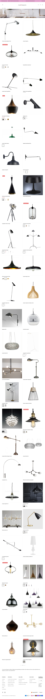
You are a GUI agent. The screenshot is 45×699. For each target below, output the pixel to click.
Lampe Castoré (25, 609)
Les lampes (4, 689)
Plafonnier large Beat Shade (6, 276)
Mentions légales (10, 684)
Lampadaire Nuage (4, 403)
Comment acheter (32, 679)
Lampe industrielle (4, 609)
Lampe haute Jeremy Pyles (27, 223)
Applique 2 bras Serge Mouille (27, 91)
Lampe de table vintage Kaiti (27, 379)
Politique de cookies (11, 682)
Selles (3, 687)
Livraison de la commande (12, 679)
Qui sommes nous (21, 679)
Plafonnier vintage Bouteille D (6, 659)
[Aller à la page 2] (25, 665)
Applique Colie (4, 329)
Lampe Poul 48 (4, 429)
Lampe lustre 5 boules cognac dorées (28, 635)
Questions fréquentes (32, 682)
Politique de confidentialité (23, 682)
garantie (30, 680)
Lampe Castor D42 (25, 503)
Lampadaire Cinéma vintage (6, 223)
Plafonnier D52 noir (4, 635)
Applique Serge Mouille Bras (27, 143)
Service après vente (11, 680)
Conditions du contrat (22, 684)
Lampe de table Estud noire (27, 196)
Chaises (3, 679)
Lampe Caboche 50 (25, 456)
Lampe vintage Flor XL (5, 503)
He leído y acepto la (40, 685)
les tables (3, 685)
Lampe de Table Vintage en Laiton (7, 456)
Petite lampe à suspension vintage (28, 429)
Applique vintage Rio (5, 169)
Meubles (3, 684)
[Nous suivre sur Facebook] (2, 692)
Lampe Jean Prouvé (26, 169)
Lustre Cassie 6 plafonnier (5, 379)
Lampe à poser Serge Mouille (6, 91)
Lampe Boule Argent (26, 329)
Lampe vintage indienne (5, 143)
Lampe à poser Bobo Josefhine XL (28, 556)
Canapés (3, 682)
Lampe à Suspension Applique (27, 659)
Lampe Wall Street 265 (5, 556)
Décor (3, 680)
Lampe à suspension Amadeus (27, 403)
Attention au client (11, 685)
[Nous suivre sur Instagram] (5, 692)
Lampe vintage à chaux (26, 276)
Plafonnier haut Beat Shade (6, 196)
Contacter (20, 680)
